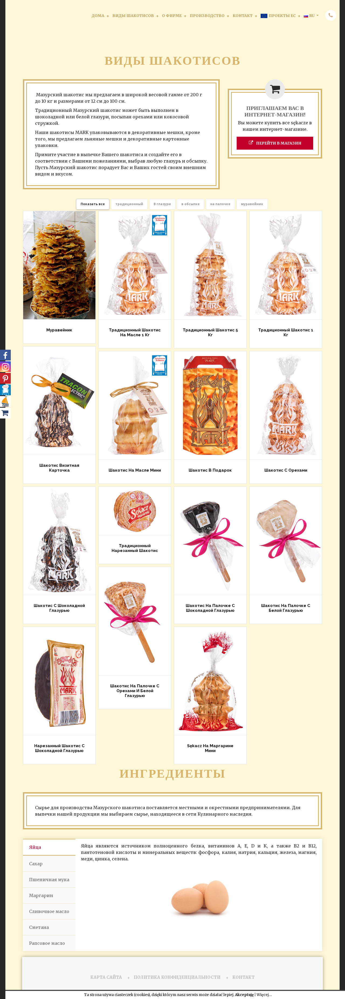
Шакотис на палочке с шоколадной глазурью (210, 608)
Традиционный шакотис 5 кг (210, 332)
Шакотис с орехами (285, 470)
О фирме (172, 15)
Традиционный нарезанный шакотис (135, 548)
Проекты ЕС (282, 15)
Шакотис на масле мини (135, 470)
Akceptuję (244, 995)
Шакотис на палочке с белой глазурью (285, 608)
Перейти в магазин (278, 143)
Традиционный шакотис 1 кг (285, 332)
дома (98, 15)
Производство (207, 15)
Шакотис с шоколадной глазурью (59, 608)
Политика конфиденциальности (177, 977)
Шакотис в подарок (210, 470)
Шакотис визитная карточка (59, 468)
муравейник (59, 330)
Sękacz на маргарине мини (210, 748)
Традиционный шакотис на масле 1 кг (135, 332)
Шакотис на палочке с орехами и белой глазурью (134, 691)
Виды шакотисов (133, 15)
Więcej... (264, 995)
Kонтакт (243, 15)
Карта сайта (106, 977)
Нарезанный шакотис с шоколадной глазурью (59, 748)
